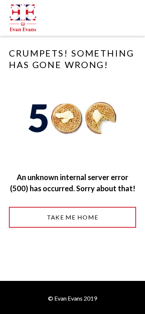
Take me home (72, 217)
